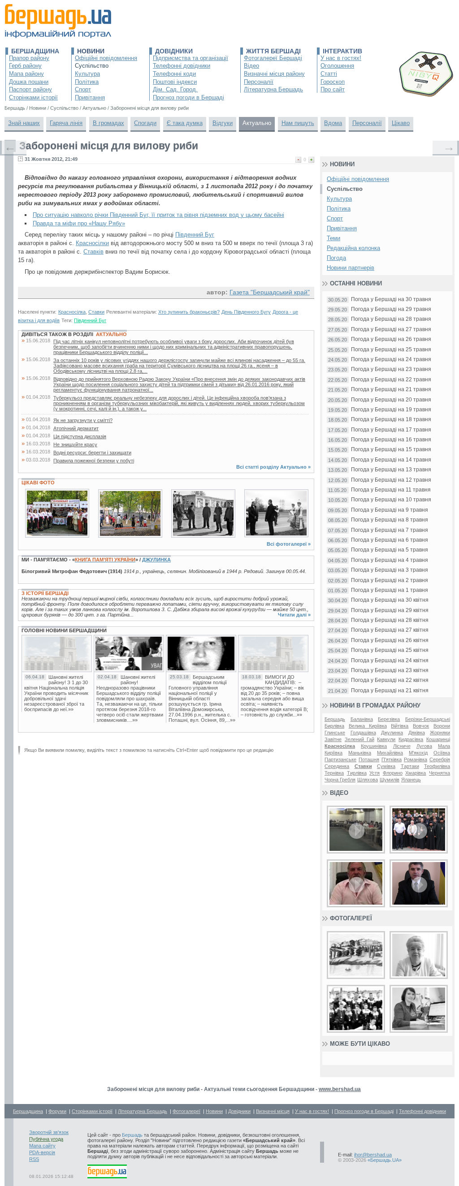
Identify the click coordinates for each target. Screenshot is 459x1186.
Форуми (57, 1111)
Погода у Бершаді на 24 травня (391, 359)
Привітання (90, 97)
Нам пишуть (297, 123)
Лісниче (402, 746)
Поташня (369, 759)
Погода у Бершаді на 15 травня (391, 450)
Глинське (335, 732)
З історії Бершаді (45, 593)
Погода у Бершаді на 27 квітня (390, 630)
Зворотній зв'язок (49, 1132)
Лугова (424, 746)
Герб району (25, 65)
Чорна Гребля (340, 779)
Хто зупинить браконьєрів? (189, 312)
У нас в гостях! (340, 58)
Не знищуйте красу (75, 444)
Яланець (411, 779)
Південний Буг (194, 234)
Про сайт (332, 89)
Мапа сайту (42, 1145)
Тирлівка (357, 773)
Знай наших (24, 123)
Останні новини (356, 283)
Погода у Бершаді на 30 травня (391, 299)
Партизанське (340, 759)
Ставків (93, 251)
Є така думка (185, 123)
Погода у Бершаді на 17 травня (391, 430)
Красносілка (72, 312)
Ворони (441, 726)
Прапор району (29, 58)
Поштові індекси (175, 81)
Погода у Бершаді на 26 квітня (390, 640)
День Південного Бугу (246, 312)
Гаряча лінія (66, 123)
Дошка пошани (28, 81)
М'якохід (418, 752)
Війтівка (399, 726)
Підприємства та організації (190, 58)
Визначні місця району (274, 73)
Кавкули (386, 739)
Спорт (83, 89)
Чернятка (439, 773)
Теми (333, 238)
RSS (34, 1159)
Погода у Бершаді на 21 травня (391, 389)
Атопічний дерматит (76, 428)
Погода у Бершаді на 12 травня (391, 480)
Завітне (333, 739)
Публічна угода (46, 1139)
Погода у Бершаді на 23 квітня (390, 670)
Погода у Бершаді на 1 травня (389, 590)
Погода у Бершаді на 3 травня (389, 570)
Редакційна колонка (353, 248)
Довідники (174, 51)
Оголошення (337, 65)
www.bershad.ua (340, 1089)
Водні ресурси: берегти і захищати (92, 452)
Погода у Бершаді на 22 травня (391, 380)
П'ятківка (391, 759)
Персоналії (258, 81)
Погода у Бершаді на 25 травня (391, 350)
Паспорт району (30, 89)
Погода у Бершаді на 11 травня (391, 490)
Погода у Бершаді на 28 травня (391, 319)
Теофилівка (437, 766)
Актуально (256, 123)
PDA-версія (42, 1152)
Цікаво (401, 123)
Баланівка (362, 719)
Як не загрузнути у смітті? (83, 420)
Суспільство (91, 65)
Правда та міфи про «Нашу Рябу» (79, 223)
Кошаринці (438, 739)
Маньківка (359, 752)
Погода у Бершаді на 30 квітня (390, 600)
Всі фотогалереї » (289, 544)
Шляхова (367, 779)
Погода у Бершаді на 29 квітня (390, 610)
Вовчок (421, 726)
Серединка (337, 766)
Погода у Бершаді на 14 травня (391, 460)
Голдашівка (363, 732)
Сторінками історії (33, 97)
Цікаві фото (38, 482)
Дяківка (416, 732)
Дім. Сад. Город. (175, 89)
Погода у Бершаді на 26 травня (391, 339)
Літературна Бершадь (273, 89)
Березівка (389, 719)
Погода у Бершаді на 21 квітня (390, 691)
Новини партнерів (350, 267)
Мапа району (26, 73)
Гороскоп (332, 81)
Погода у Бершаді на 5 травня (389, 550)
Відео (251, 65)
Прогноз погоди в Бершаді (188, 97)
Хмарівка (415, 773)
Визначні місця (273, 1111)
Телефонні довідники (181, 65)
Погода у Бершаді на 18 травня (391, 420)
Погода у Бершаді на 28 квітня (390, 620)
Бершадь (335, 719)
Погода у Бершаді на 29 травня (391, 309)
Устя (374, 773)
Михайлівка (390, 752)
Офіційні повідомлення (106, 58)
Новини (90, 51)
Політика (87, 81)
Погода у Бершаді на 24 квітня (390, 661)
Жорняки (440, 732)
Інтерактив (342, 51)
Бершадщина (35, 51)
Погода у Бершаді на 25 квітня (390, 650)
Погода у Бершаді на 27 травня (391, 329)
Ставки (96, 312)
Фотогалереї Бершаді (273, 58)
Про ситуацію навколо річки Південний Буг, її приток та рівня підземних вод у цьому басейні (158, 214)
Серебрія (439, 759)
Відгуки (222, 123)
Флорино (393, 773)
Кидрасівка (410, 739)
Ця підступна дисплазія (79, 436)
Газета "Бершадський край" (270, 292)
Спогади (145, 123)
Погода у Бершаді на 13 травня (391, 470)
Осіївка (441, 752)
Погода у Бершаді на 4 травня (389, 560)
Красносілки (92, 243)
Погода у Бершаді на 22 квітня (390, 680)
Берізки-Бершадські (427, 719)
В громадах (108, 123)
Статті (328, 73)
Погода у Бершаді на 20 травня (391, 400)
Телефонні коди (174, 73)
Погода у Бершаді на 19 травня (391, 410)
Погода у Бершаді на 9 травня (389, 510)
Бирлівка (334, 726)
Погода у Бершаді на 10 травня (391, 500)
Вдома (333, 123)
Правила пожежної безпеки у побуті (93, 460)
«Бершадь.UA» (385, 1160)
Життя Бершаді (273, 51)
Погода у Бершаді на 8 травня (389, 520)
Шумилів (389, 779)
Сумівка (386, 766)
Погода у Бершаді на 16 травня (391, 440)
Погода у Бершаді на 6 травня (389, 540)
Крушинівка (374, 746)
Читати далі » (294, 614)
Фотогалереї (351, 918)
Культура (87, 73)
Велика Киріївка (368, 726)
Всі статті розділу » (273, 467)
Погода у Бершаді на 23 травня (391, 369)
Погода (336, 257)
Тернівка (334, 773)
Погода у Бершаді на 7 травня (389, 530)
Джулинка (156, 559)
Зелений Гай (359, 739)
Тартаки (410, 766)
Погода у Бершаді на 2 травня (389, 580)
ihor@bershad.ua (373, 1154)
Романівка (415, 759)
